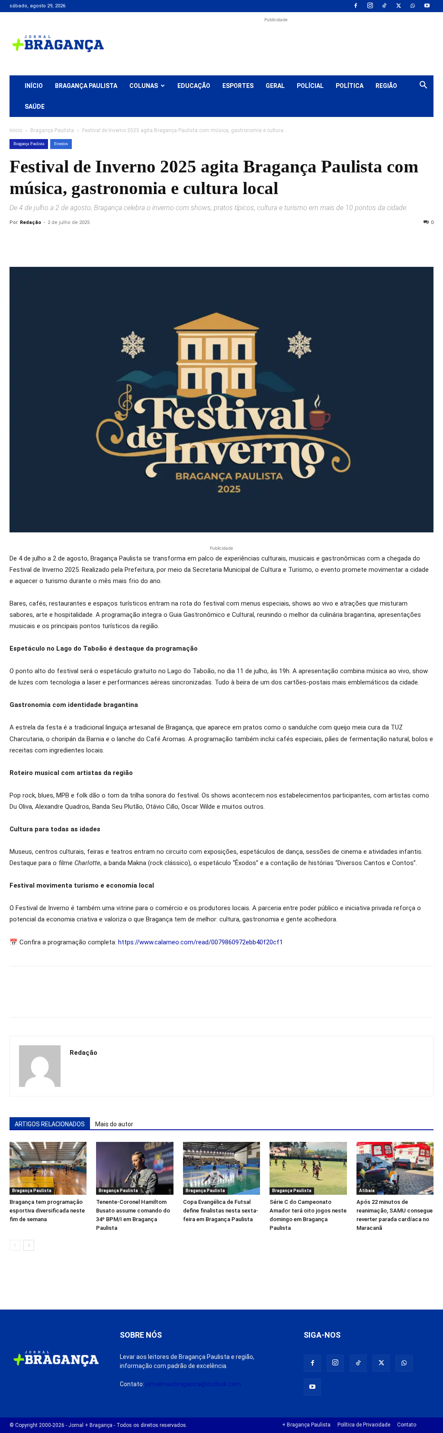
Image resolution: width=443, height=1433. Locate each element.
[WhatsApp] (412, 6)
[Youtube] (427, 6)
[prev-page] (15, 1245)
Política (349, 85)
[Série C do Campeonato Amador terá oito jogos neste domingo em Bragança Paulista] (308, 1168)
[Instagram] (369, 6)
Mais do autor (114, 1124)
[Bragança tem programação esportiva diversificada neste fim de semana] (48, 1168)
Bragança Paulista (86, 85)
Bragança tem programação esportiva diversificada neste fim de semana (47, 1210)
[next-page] (28, 1245)
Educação (193, 85)
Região (386, 85)
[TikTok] (384, 6)
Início (34, 85)
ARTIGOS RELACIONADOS (50, 1124)
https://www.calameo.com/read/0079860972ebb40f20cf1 (200, 942)
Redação (30, 222)
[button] (423, 86)
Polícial (310, 85)
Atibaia (367, 1190)
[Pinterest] (78, 242)
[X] (398, 6)
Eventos (61, 143)
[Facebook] (355, 6)
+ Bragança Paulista (306, 1425)
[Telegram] (137, 242)
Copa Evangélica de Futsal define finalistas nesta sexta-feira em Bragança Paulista (220, 1210)
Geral (275, 85)
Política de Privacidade (363, 1425)
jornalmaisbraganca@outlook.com (193, 1384)
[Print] (117, 242)
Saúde (35, 106)
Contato (406, 1425)
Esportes (238, 85)
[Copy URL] (18, 242)
